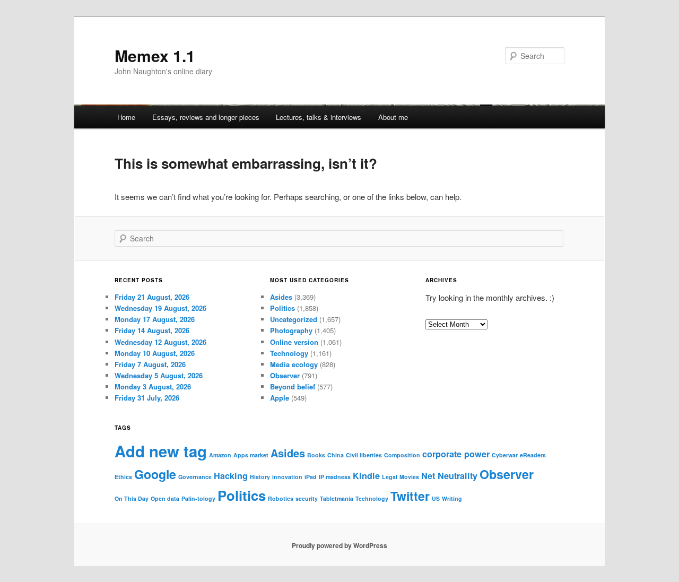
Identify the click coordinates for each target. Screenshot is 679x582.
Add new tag (161, 451)
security (306, 498)
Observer (285, 375)
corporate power (456, 454)
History (260, 477)
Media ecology (294, 364)
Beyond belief (292, 386)
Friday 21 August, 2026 (152, 297)
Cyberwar (505, 455)
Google (155, 474)
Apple (279, 398)
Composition (402, 455)
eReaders (533, 455)
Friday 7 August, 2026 (150, 364)
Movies (409, 477)
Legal (389, 477)
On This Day (132, 498)
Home (126, 117)
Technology (289, 353)
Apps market (250, 455)
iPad (310, 477)
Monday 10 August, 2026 (155, 353)
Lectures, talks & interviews (318, 117)
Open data (165, 498)
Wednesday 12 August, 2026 (160, 342)
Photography (291, 330)
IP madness (335, 477)
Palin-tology (198, 498)
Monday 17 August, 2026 (155, 319)
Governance (195, 477)
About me (393, 117)
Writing (452, 498)
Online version (294, 342)
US (436, 498)
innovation (287, 477)
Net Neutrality (449, 476)
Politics (282, 308)
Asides (281, 297)
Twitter (410, 496)
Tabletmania (336, 498)
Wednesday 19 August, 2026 (160, 308)
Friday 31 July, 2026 (147, 398)
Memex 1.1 (155, 55)
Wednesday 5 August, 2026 (159, 375)
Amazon (220, 455)
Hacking (231, 476)
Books (316, 455)
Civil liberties (364, 455)
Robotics (280, 498)
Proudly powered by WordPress (339, 545)
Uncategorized (293, 319)
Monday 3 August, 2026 (153, 386)
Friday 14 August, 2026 (152, 330)
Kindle (366, 476)
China (335, 455)
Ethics (123, 477)
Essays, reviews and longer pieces (205, 117)
